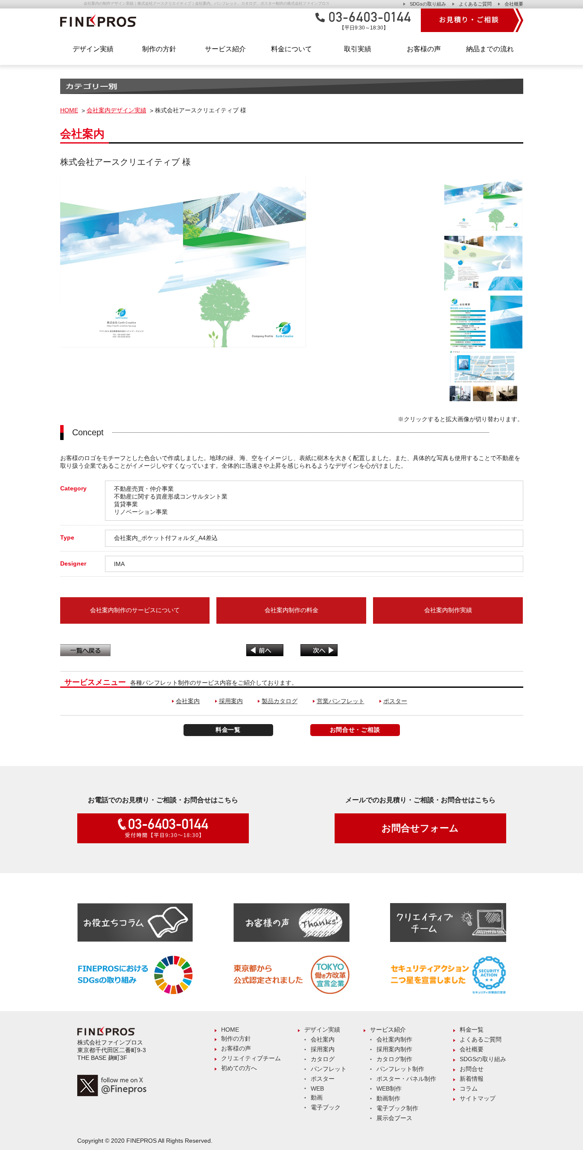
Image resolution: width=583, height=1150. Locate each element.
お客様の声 (424, 49)
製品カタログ (279, 701)
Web (317, 1088)
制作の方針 (159, 49)
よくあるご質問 (475, 3)
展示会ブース (394, 1118)
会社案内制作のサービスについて (135, 610)
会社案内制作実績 (448, 610)
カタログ (323, 1059)
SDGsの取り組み (428, 3)
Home (230, 1029)
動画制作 (388, 1098)
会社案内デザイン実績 (116, 110)
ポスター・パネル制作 (406, 1078)
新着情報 (472, 1078)
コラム (469, 1088)
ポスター (395, 701)
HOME (69, 110)
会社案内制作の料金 (291, 610)
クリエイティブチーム (251, 1058)
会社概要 (513, 3)
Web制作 (389, 1088)
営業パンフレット (340, 701)
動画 (317, 1097)
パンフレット (329, 1068)
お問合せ (472, 1068)
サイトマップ (478, 1098)
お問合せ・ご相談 (355, 729)
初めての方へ (239, 1068)
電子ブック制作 (397, 1108)
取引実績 (357, 49)
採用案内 (231, 701)
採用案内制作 (394, 1049)
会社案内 (188, 701)
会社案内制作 (394, 1039)
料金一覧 (228, 729)
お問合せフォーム (420, 828)
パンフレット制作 (400, 1068)
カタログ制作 (394, 1059)
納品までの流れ (490, 49)
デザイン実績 (322, 1029)
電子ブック (326, 1107)
